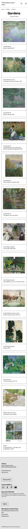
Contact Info (4, 514)
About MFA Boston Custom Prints (9, 510)
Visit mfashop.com (6, 470)
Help (2, 512)
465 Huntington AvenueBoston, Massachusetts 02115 (8, 466)
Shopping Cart (5, 516)
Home (2, 9)
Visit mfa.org (4, 472)
